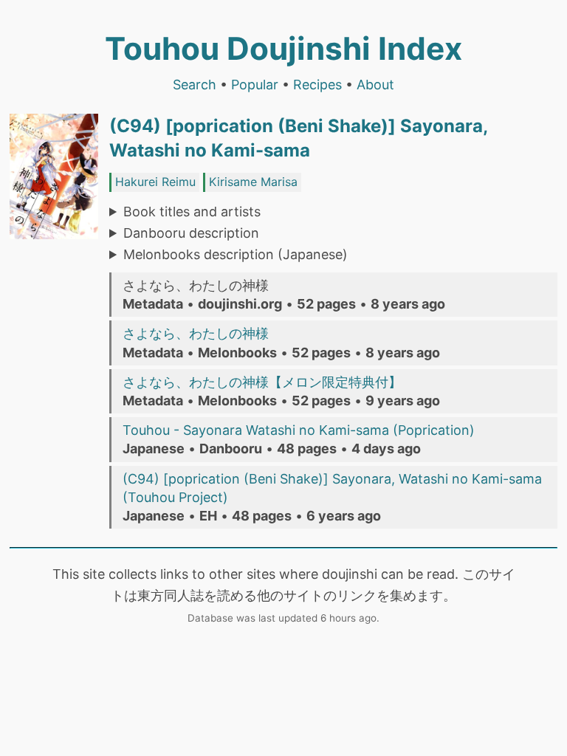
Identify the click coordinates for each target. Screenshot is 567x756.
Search (194, 84)
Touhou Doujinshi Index (283, 48)
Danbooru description (191, 233)
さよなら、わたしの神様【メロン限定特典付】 (262, 382)
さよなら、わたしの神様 (196, 333)
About (375, 84)
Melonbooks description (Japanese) (235, 254)
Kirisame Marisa (253, 181)
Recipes (317, 84)
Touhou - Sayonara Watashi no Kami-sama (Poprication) (299, 430)
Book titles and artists (192, 211)
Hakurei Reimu (155, 181)
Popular (254, 84)
